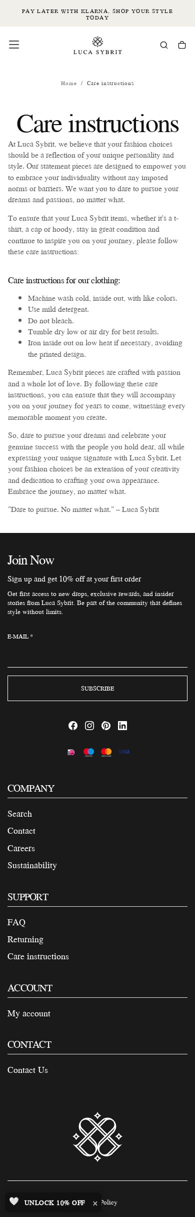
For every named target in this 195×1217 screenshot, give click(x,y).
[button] (14, 45)
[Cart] (182, 46)
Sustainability (32, 865)
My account (29, 1013)
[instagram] (89, 725)
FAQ (17, 922)
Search (20, 813)
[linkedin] (122, 725)
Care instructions (38, 956)
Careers (21, 848)
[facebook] (73, 725)
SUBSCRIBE (97, 688)
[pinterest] (106, 725)
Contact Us (28, 1069)
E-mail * (20, 636)
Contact (22, 830)
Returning (26, 939)
